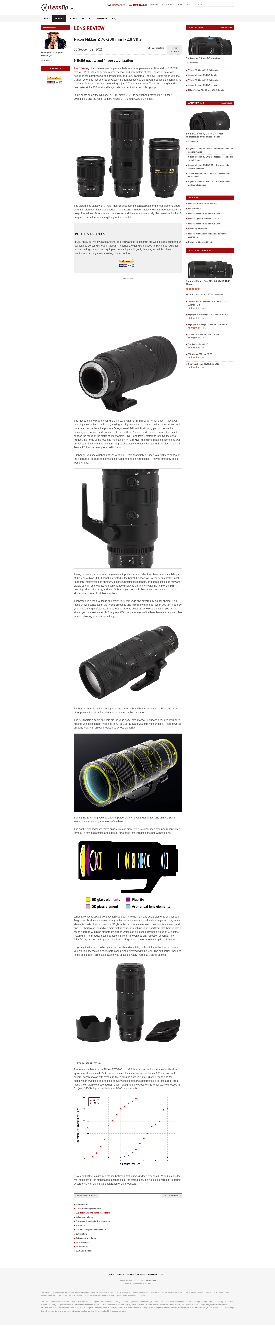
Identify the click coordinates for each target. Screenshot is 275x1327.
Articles (87, 18)
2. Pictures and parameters (88, 1209)
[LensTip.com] (62, 7)
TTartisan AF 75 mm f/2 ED (200, 354)
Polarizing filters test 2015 (200, 242)
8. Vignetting (81, 1234)
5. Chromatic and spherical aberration (93, 1221)
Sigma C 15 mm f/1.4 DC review (202, 85)
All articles (226, 103)
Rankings (102, 18)
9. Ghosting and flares (86, 1238)
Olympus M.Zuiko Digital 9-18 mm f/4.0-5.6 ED (208, 315)
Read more (48, 60)
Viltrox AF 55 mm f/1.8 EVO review (203, 70)
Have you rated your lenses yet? (52, 54)
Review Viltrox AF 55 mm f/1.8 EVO (204, 224)
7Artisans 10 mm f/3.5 (198, 344)
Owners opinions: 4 (197, 294)
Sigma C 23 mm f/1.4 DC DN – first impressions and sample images (204, 135)
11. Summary (82, 1246)
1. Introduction (82, 1204)
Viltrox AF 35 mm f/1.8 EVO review (203, 80)
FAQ (114, 18)
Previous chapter (87, 1196)
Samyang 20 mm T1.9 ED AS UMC (203, 364)
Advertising (167, 5)
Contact (179, 5)
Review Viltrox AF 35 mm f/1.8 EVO (204, 214)
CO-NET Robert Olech (147, 1281)
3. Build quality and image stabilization (93, 1213)
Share (176, 51)
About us (154, 5)
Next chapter (171, 1196)
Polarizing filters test (197, 229)
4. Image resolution (84, 1217)
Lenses (73, 18)
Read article (193, 141)
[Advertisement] (128, 300)
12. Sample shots (84, 1251)
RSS (188, 5)
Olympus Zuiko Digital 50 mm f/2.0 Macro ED (208, 324)
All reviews (226, 27)
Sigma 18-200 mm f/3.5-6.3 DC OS (203, 334)
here (59, 1311)
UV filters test (194, 209)
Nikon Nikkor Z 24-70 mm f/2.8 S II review (206, 90)
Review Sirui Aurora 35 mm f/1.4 (202, 204)
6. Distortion (81, 1225)
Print (176, 48)
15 (206, 328)
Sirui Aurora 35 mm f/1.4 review (203, 58)
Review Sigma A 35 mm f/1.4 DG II (203, 219)
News (47, 18)
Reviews (59, 18)
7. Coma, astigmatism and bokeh (91, 1230)
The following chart (84, 68)
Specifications (217, 294)
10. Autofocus (82, 1242)
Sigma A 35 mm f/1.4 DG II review (203, 75)
